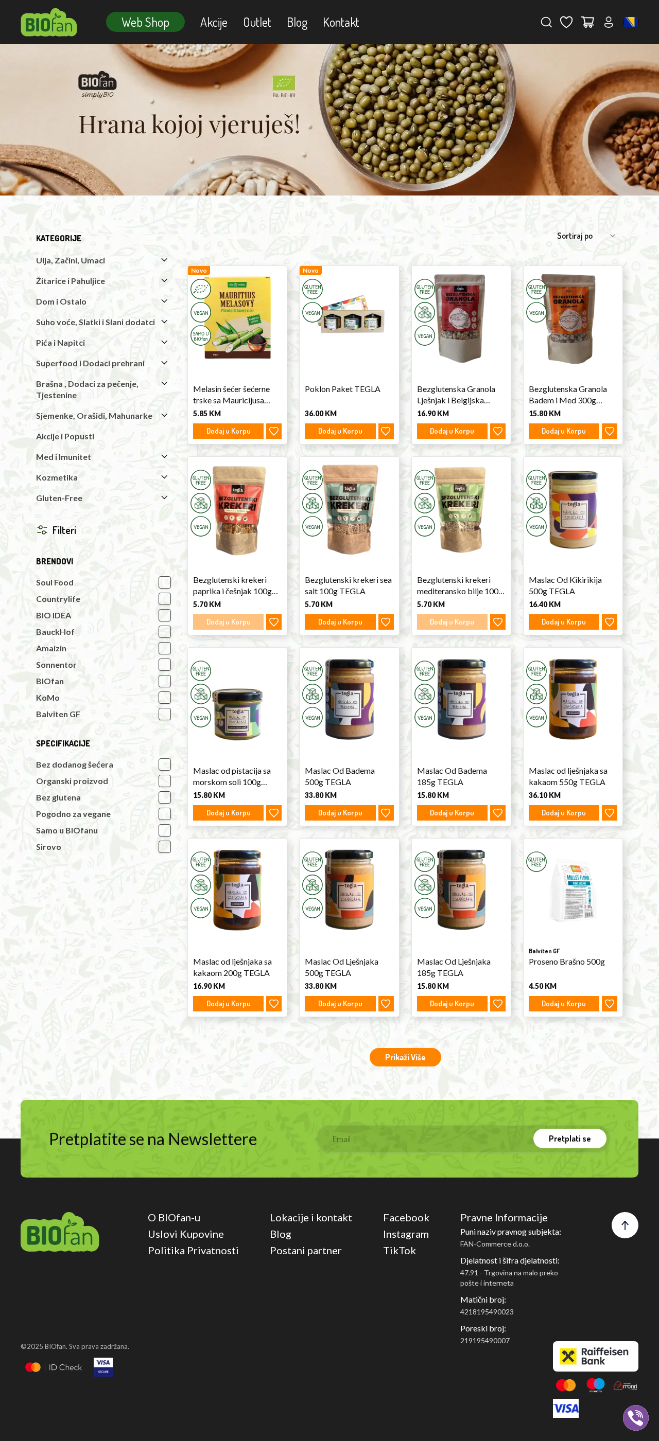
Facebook (406, 1217)
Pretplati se (570, 1138)
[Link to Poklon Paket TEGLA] (349, 317)
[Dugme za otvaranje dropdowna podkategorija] (164, 259)
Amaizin (51, 648)
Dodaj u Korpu (228, 431)
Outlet (257, 22)
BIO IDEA (53, 615)
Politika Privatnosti (193, 1250)
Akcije (214, 22)
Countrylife (58, 598)
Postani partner (306, 1250)
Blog (297, 22)
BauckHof (55, 631)
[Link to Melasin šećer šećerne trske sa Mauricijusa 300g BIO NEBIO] (237, 317)
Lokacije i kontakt (311, 1217)
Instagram (406, 1234)
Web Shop (145, 22)
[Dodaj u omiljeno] (274, 431)
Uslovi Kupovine (186, 1234)
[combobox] (630, 22)
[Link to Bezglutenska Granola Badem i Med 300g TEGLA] (573, 317)
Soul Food (55, 582)
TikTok (399, 1250)
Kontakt (341, 22)
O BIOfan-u (174, 1217)
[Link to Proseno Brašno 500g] (573, 890)
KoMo (48, 697)
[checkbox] (165, 582)
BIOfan (50, 681)
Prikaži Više (405, 1057)
